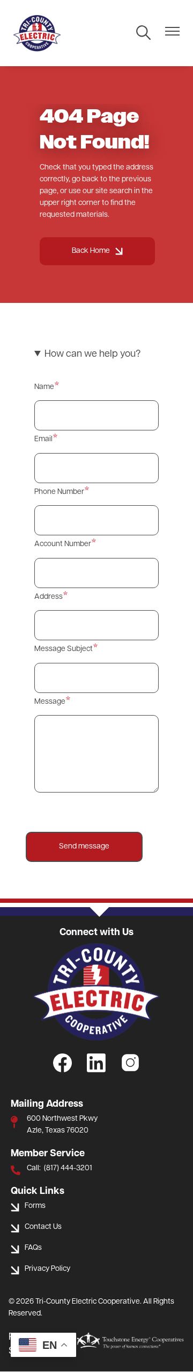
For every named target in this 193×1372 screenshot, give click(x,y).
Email (43, 439)
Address (48, 597)
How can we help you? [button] (92, 354)
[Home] (37, 33)
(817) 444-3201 (68, 1168)
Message (49, 702)
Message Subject (63, 649)
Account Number (62, 544)
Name (44, 387)
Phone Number (59, 492)
